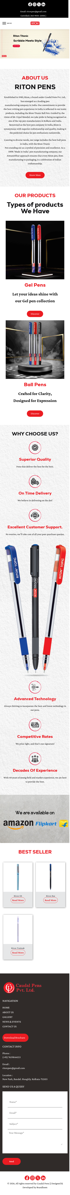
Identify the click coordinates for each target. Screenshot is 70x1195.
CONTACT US (9, 1026)
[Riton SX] (18, 877)
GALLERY (7, 1017)
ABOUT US (8, 1012)
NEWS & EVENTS (11, 1021)
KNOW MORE (16, 46)
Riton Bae (50, 896)
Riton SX (18, 896)
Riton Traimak (18, 948)
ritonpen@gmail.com (36, 11)
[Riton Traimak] (18, 929)
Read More (18, 900)
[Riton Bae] (50, 877)
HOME (6, 1007)
